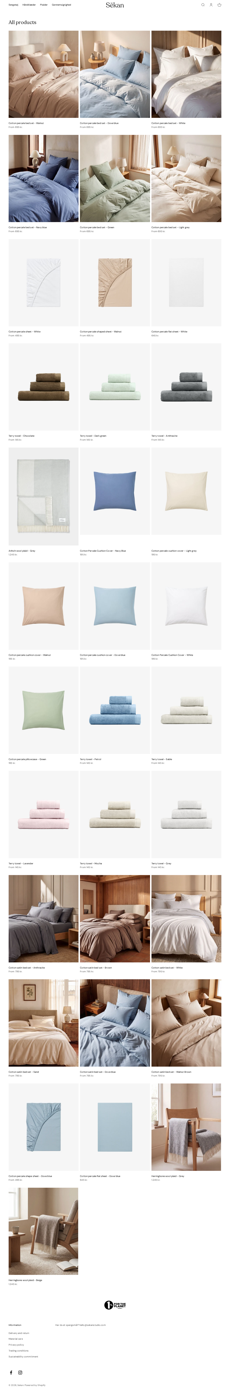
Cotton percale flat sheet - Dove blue (100, 1176)
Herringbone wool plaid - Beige (25, 1280)
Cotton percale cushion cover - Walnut (30, 655)
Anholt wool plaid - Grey (22, 550)
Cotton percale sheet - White (24, 331)
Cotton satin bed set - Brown (96, 967)
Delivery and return (19, 1333)
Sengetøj (13, 4)
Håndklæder (29, 4)
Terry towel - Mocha (91, 863)
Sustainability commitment (23, 1356)
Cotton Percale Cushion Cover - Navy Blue (103, 550)
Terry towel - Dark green (93, 435)
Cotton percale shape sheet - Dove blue (30, 1176)
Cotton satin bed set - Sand (24, 1071)
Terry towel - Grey (161, 863)
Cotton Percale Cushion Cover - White (172, 655)
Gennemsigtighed (61, 4)
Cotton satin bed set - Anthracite (27, 967)
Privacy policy (16, 1344)
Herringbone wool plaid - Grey (167, 1176)
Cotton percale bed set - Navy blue (28, 227)
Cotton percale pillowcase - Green (27, 759)
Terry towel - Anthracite (164, 435)
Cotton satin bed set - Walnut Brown (171, 1071)
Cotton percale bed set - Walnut (26, 123)
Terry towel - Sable (161, 759)
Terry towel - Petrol (90, 759)
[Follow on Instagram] (20, 1372)
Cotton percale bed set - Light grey (170, 227)
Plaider (44, 4)
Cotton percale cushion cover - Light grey (174, 550)
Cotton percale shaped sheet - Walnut (100, 331)
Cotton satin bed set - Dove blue (98, 1071)
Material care (16, 1338)
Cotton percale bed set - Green (97, 227)
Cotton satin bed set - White (167, 967)
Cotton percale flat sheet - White (169, 331)
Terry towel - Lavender (21, 863)
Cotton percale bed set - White (168, 123)
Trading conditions (19, 1350)
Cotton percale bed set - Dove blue (99, 123)
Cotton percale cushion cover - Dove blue (102, 655)
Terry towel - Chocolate (21, 435)
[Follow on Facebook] (11, 1372)
